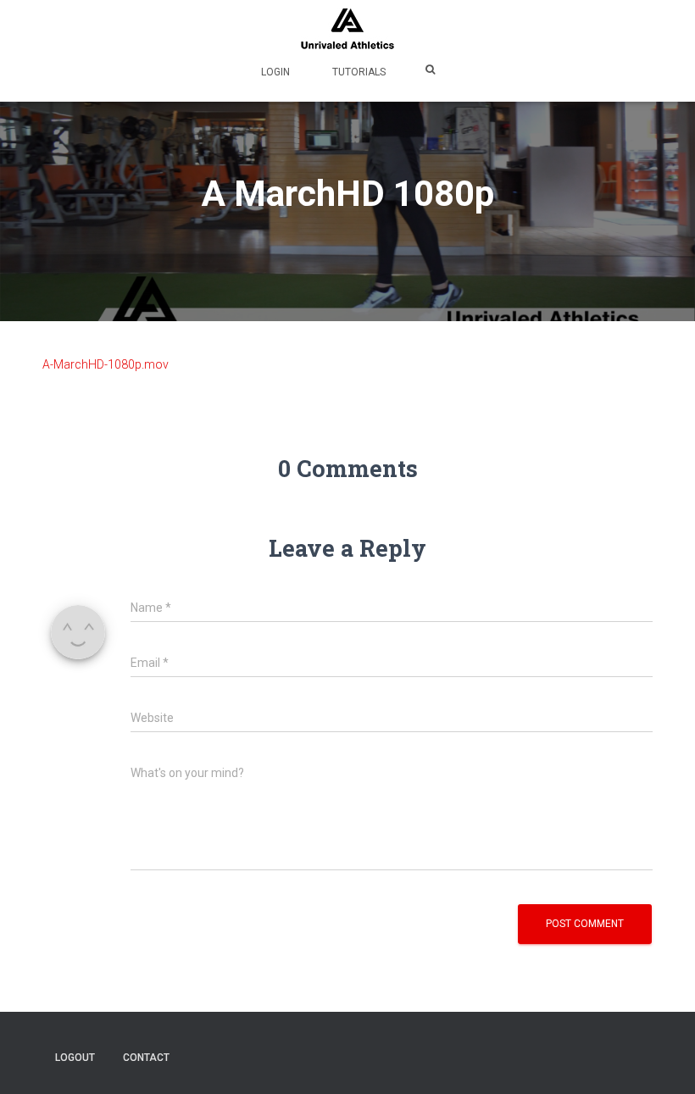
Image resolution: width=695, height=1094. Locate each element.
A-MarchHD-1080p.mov (105, 364)
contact (146, 1057)
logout (75, 1057)
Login (275, 72)
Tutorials (359, 72)
